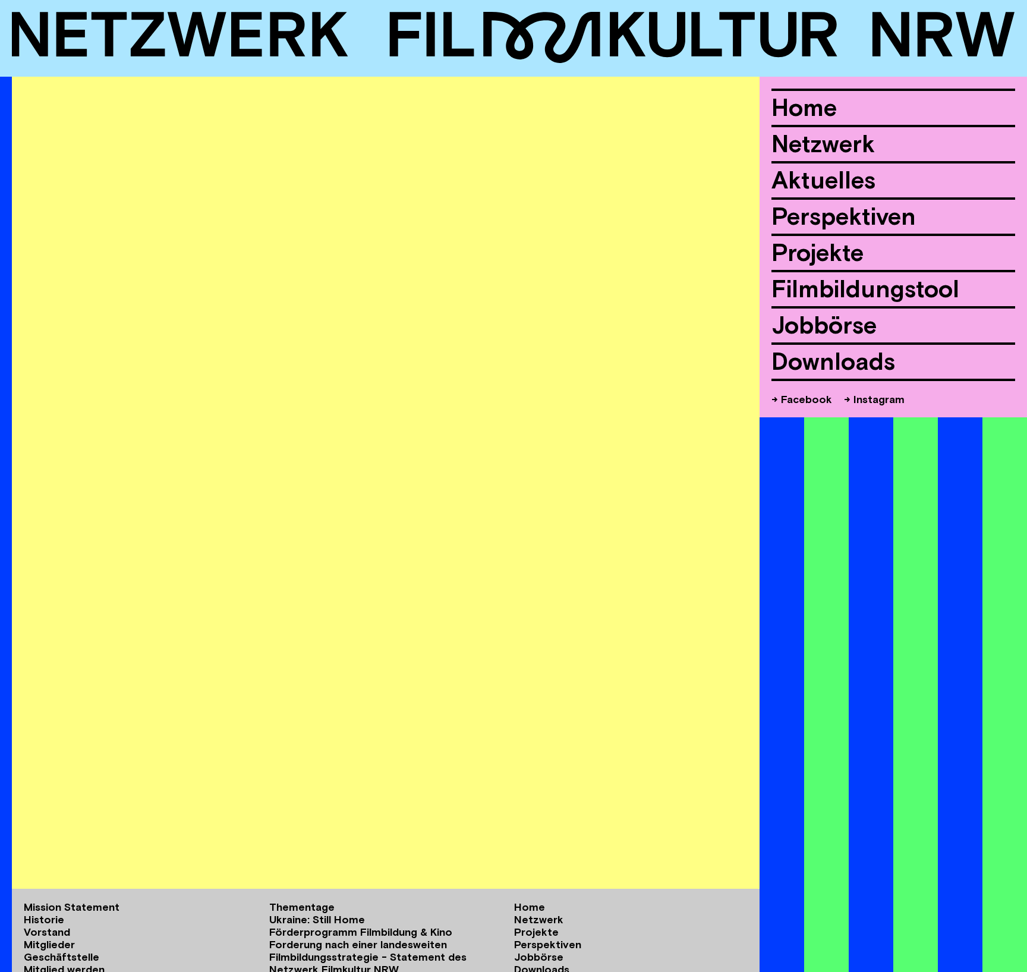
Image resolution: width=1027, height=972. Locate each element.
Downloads (833, 361)
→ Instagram (874, 399)
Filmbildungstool (865, 289)
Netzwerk (823, 144)
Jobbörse (824, 325)
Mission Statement (71, 907)
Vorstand (47, 932)
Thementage (302, 907)
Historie (44, 919)
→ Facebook (801, 399)
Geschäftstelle (61, 957)
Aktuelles (823, 180)
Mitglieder (49, 944)
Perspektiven (843, 216)
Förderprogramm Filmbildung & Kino (360, 932)
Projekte (817, 252)
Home (804, 107)
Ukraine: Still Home (317, 919)
